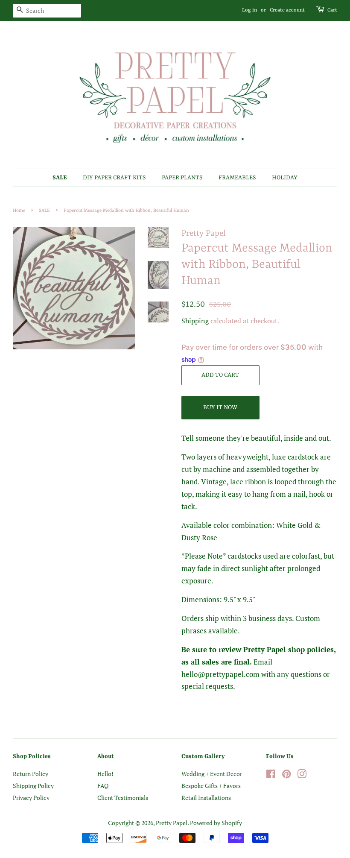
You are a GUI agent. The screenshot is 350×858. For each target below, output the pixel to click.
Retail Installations (206, 798)
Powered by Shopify (216, 823)
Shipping (195, 320)
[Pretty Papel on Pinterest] (286, 775)
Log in (249, 10)
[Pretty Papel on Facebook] (271, 775)
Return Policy (30, 774)
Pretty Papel (171, 823)
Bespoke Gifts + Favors (211, 786)
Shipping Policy (33, 786)
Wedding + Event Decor (211, 774)
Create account (287, 10)
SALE (59, 177)
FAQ (102, 786)
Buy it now (220, 407)
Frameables (237, 177)
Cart (332, 10)
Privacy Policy (31, 798)
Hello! (105, 774)
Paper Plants (182, 177)
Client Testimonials (122, 798)
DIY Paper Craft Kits (114, 177)
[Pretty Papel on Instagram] (301, 775)
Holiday (285, 177)
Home (19, 210)
